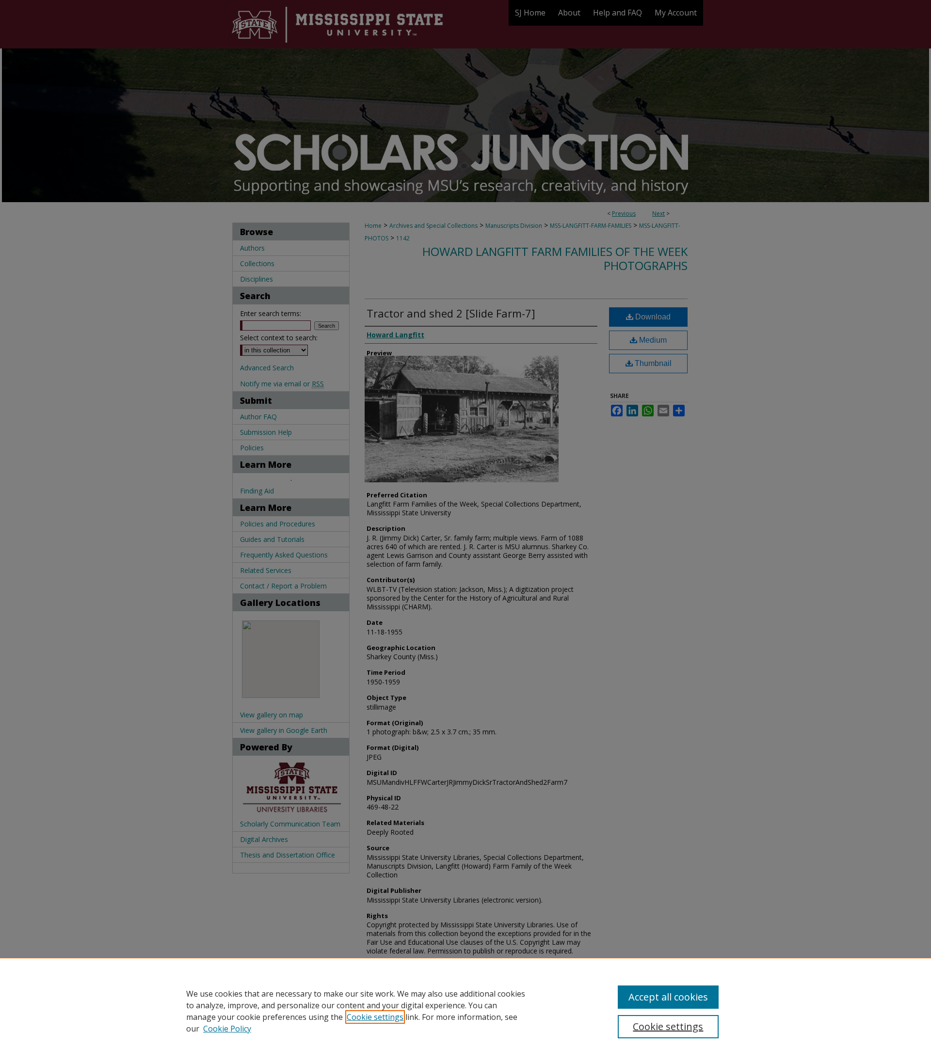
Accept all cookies (668, 996)
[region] (465, 1010)
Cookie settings (375, 1017)
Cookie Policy (227, 1028)
